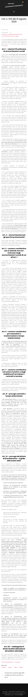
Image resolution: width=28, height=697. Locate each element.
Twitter (15, 667)
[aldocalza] (14, 5)
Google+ (10, 667)
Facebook (3, 667)
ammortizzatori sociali (7, 36)
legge (17, 36)
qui (6, 45)
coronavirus (17, 662)
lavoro (14, 36)
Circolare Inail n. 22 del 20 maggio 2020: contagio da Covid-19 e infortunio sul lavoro (14, 675)
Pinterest (21, 667)
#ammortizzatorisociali (7, 662)
